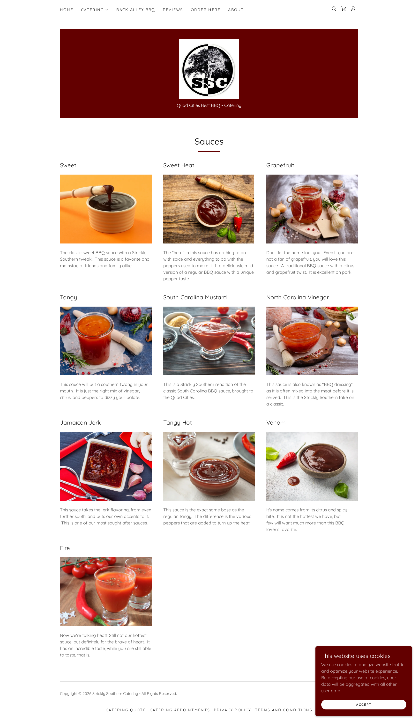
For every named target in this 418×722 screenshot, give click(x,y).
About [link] (236, 9)
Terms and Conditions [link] (283, 709)
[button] (95, 10)
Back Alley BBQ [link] (135, 9)
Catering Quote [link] (126, 709)
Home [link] (66, 9)
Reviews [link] (173, 9)
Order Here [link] (206, 9)
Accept (364, 704)
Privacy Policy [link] (232, 709)
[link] (343, 9)
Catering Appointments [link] (180, 709)
